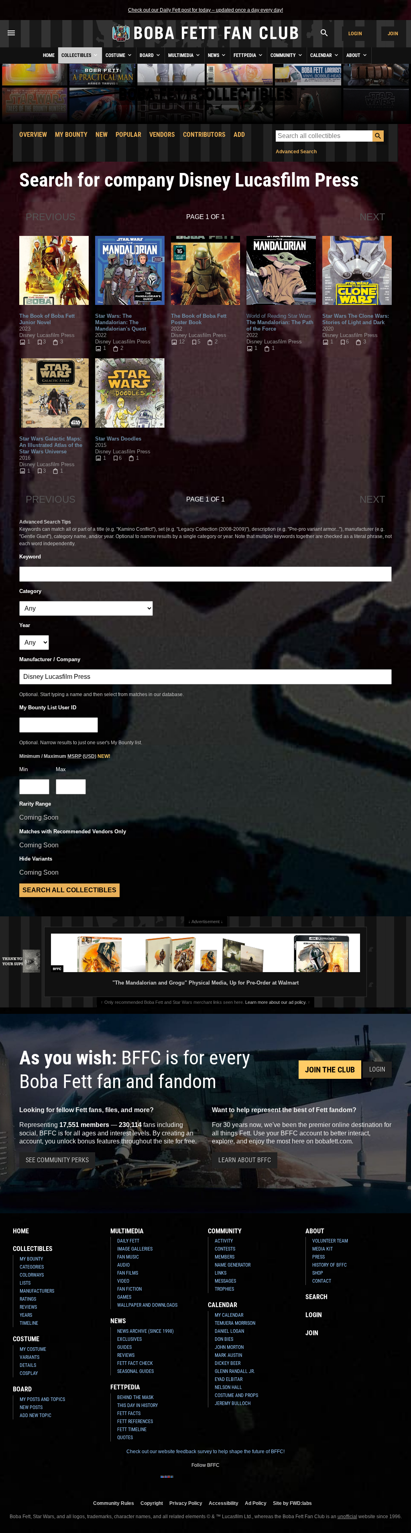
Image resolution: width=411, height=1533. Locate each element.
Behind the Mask (135, 1397)
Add (239, 134)
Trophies (224, 1289)
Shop (317, 1273)
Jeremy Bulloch (232, 1403)
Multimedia (181, 55)
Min (23, 769)
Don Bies (224, 1339)
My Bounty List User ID (47, 708)
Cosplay (29, 1373)
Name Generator (232, 1265)
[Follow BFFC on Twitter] (192, 1481)
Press (318, 1257)
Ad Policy (256, 1503)
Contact (321, 1281)
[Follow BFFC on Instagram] (179, 1481)
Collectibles (76, 55)
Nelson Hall (228, 1387)
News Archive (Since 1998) (145, 1331)
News (214, 55)
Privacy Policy (185, 1503)
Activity (224, 1241)
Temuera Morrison (235, 1323)
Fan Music (128, 1257)
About (354, 55)
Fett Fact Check (135, 1363)
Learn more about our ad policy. (276, 1002)
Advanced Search (296, 151)
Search (316, 1297)
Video (123, 1281)
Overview (33, 134)
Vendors (162, 134)
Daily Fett (128, 1241)
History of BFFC (329, 1265)
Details (28, 1365)
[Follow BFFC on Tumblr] (205, 1481)
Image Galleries (135, 1249)
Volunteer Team (330, 1241)
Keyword (30, 557)
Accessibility (223, 1503)
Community (284, 55)
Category (30, 591)
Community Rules (113, 1503)
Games (124, 1297)
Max (61, 769)
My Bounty (71, 134)
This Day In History (137, 1405)
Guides (124, 1347)
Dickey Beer (227, 1363)
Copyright (151, 1503)
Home (49, 55)
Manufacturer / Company (49, 659)
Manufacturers (37, 1291)
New (102, 134)
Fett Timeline (131, 1429)
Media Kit (322, 1249)
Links (220, 1273)
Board (147, 55)
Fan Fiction (129, 1289)
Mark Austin (228, 1355)
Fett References (135, 1421)
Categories (32, 1267)
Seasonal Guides (135, 1371)
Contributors (204, 134)
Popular (128, 134)
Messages (225, 1281)
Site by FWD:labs (292, 1503)
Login (355, 33)
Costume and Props (236, 1395)
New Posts (31, 1407)
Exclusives (129, 1339)
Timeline (29, 1323)
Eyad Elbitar (228, 1379)
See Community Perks (57, 1160)
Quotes (125, 1437)
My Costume (33, 1349)
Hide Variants (35, 859)
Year (24, 625)
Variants (29, 1357)
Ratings (28, 1299)
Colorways (32, 1275)
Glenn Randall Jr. (235, 1371)
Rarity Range (35, 804)
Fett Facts (128, 1413)
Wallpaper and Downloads (147, 1305)
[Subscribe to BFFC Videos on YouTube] (218, 1481)
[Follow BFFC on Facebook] (167, 1481)
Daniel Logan (229, 1331)
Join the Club (330, 1069)
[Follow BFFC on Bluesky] (244, 1481)
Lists (25, 1283)
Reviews (28, 1307)
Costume (116, 55)
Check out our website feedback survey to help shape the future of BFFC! (205, 1451)
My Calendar (229, 1315)
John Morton (229, 1347)
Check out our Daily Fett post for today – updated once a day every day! (205, 10)
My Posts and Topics (42, 1399)
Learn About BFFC (244, 1160)
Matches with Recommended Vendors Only (72, 831)
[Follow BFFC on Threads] (231, 1481)
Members (224, 1257)
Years (26, 1315)
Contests (225, 1249)
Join (393, 33)
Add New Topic (35, 1415)
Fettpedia (245, 55)
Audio (123, 1265)
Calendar (321, 55)
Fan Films (127, 1273)
